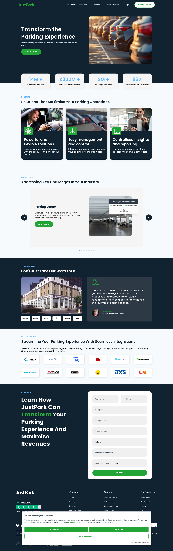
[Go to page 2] (81, 250)
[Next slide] (149, 217)
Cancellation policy (111, 506)
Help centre (108, 502)
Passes (143, 506)
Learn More (43, 224)
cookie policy (75, 522)
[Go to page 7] (94, 250)
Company (97, 5)
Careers (72, 502)
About (71, 498)
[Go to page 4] (86, 250)
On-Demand (145, 502)
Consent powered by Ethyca (138, 542)
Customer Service (110, 498)
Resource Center (75, 510)
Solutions (83, 5)
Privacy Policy (109, 510)
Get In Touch (144, 4)
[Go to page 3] (84, 250)
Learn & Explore (113, 5)
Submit (119, 472)
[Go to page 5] (89, 250)
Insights (143, 510)
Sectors (70, 5)
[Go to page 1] (79, 250)
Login (127, 5)
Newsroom (73, 506)
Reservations (145, 498)
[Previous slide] (24, 217)
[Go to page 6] (91, 250)
